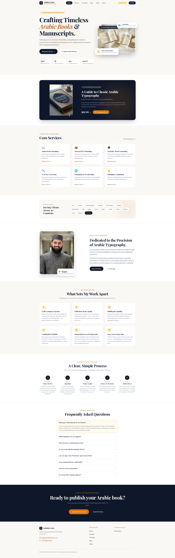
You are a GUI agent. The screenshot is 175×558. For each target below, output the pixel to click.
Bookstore (123, 3)
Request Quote (47, 51)
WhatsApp (112, 269)
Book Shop (117, 531)
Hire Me (132, 3)
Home (69, 3)
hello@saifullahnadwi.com (49, 538)
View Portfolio (98, 512)
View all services (128, 139)
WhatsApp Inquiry (47, 540)
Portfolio (84, 3)
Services (76, 3)
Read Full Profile (96, 269)
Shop (97, 3)
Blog (91, 3)
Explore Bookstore (70, 51)
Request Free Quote (79, 512)
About (104, 3)
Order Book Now (102, 112)
